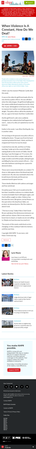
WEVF (5, 421)
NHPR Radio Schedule (9, 404)
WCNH (5, 418)
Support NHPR (14, 370)
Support (30, 2)
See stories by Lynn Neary (19, 264)
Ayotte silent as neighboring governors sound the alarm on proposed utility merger (23, 325)
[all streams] (33, 447)
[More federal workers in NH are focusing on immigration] (7, 311)
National (6, 240)
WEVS (5, 429)
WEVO (5, 427)
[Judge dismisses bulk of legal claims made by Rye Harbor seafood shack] (7, 298)
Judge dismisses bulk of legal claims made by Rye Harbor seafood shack (22, 299)
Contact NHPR (7, 400)
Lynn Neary (11, 37)
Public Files (6, 415)
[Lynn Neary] (6, 255)
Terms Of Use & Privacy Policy (11, 411)
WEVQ (5, 428)
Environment (17, 321)
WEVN (5, 425)
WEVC (5, 420)
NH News (16, 279)
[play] (3, 447)
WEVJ (5, 424)
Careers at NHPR (8, 408)
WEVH (5, 422)
